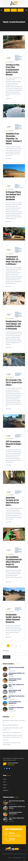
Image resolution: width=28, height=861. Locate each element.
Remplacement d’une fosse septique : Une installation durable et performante (13, 325)
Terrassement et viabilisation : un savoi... (16, 708)
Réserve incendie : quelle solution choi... (15, 691)
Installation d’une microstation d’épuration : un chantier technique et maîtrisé (14, 138)
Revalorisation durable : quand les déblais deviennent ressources (13, 618)
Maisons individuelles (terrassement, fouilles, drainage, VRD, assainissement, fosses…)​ (18, 58)
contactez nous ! (11, 764)
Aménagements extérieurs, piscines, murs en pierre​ (18, 374)
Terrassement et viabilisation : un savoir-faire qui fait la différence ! (13, 260)
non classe (5, 740)
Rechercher (6, 650)
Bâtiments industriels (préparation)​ (10, 725)
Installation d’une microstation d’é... (16, 696)
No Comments (10, 130)
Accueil (4, 779)
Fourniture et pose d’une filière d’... (16, 668)
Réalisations (5, 790)
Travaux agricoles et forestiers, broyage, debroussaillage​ (18, 186)
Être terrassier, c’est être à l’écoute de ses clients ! (14, 382)
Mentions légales (17, 857)
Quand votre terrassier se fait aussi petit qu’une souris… (12, 501)
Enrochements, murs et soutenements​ (11, 732)
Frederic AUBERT (9, 58)
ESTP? (4, 782)
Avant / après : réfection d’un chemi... (16, 685)
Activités (5, 784)
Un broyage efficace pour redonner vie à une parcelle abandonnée (13, 195)
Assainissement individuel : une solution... (17, 674)
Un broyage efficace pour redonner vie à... (15, 702)
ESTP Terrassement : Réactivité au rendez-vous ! (14, 444)
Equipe (4, 787)
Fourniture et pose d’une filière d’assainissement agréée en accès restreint (12, 70)
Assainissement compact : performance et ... (15, 679)
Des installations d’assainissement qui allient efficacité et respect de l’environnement (14, 562)
